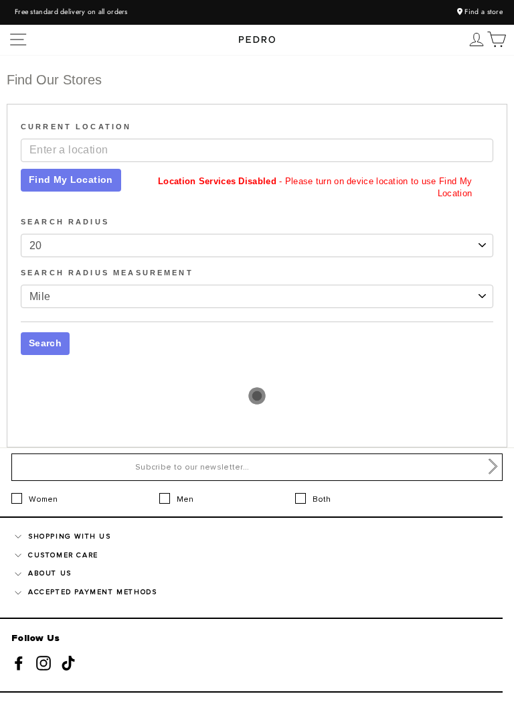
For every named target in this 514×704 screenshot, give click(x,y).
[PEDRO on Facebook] (18, 663)
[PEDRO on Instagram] (43, 663)
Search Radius (65, 222)
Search (45, 343)
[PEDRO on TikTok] (68, 663)
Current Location (76, 127)
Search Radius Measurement (107, 273)
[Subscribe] (493, 467)
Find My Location (71, 179)
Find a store (482, 12)
